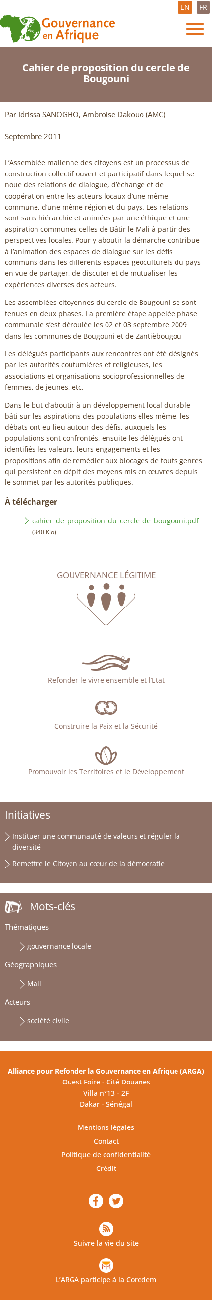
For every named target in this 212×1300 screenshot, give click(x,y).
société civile (48, 1020)
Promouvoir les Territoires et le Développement (106, 771)
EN (185, 7)
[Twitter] (116, 1201)
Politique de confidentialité (106, 1154)
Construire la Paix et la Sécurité (106, 726)
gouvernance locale (59, 946)
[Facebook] (96, 1201)
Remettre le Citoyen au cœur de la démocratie (88, 863)
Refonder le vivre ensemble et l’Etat (106, 680)
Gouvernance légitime (106, 575)
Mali (34, 983)
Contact (106, 1141)
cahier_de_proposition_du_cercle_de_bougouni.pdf (115, 520)
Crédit (106, 1168)
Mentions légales (106, 1127)
